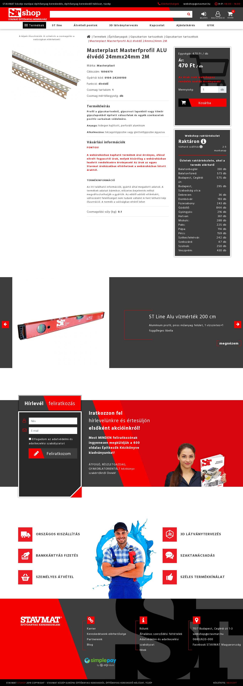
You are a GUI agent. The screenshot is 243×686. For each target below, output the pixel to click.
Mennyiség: (186, 89)
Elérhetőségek (170, 4)
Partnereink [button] (94, 639)
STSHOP (21, 682)
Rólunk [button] (144, 628)
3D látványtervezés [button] (123, 25)
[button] (237, 324)
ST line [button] (57, 25)
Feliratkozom (59, 453)
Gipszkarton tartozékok (146, 36)
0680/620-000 (203, 639)
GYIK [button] (210, 25)
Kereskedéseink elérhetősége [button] (106, 634)
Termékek (36, 25)
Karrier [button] (91, 628)
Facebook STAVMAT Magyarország (217, 644)
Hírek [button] (143, 650)
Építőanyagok (118, 36)
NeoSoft (232, 682)
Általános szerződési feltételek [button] (161, 634)
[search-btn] (188, 14)
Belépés (204, 18)
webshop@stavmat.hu (196, 4)
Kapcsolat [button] (157, 25)
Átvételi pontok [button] (85, 25)
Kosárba (204, 102)
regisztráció (218, 18)
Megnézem (229, 343)
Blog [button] (90, 644)
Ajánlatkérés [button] (185, 25)
